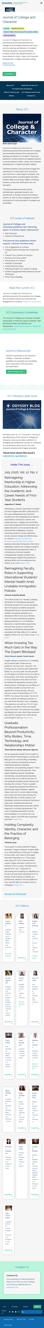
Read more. (25, 563)
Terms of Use (21, 1319)
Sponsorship (8, 1325)
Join (4, 1306)
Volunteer (14, 1306)
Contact (31, 1319)
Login (36, 1306)
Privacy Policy (8, 1319)
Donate (25, 1306)
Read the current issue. (32, 302)
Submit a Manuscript (15, 371)
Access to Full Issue (15, 894)
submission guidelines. (15, 456)
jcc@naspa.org (12, 1287)
